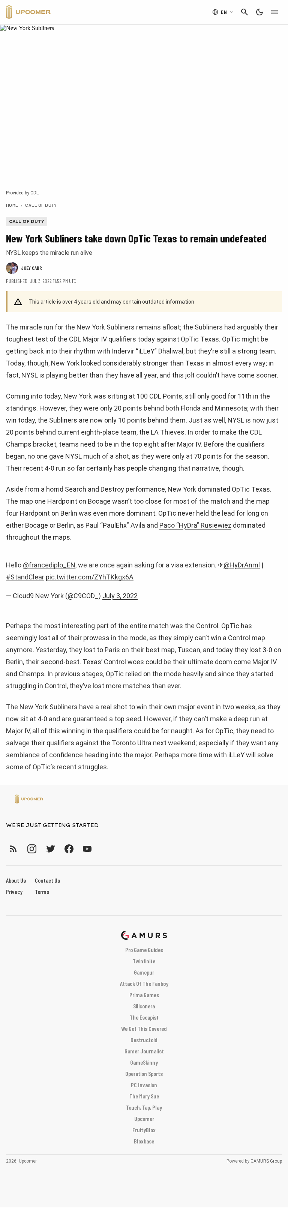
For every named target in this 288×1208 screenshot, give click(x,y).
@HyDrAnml (242, 565)
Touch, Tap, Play (144, 1107)
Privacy (14, 891)
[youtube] (87, 848)
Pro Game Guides (144, 949)
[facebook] (68, 848)
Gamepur (144, 972)
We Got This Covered (144, 1028)
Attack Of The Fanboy (144, 983)
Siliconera (144, 1005)
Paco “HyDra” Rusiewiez (195, 525)
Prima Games (144, 994)
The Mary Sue (144, 1096)
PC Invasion (144, 1084)
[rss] (13, 848)
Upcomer (144, 1118)
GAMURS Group (266, 1161)
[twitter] (50, 848)
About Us (16, 880)
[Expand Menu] (274, 12)
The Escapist (144, 1017)
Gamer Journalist (144, 1051)
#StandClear (25, 577)
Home (12, 205)
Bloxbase (144, 1141)
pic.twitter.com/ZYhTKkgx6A (90, 577)
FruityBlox (144, 1129)
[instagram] (31, 848)
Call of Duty (41, 205)
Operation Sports (144, 1073)
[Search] (244, 12)
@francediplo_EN (49, 565)
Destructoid (144, 1039)
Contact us (47, 880)
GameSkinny (144, 1062)
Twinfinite (144, 960)
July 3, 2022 (120, 596)
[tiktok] (101, 848)
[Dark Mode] (259, 12)
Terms (42, 891)
